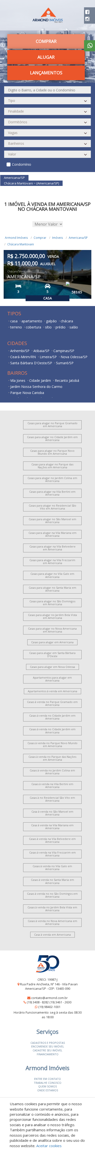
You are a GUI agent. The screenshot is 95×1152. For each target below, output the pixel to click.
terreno (16, 327)
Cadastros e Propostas (47, 1043)
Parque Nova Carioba (27, 392)
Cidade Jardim (40, 380)
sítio (48, 327)
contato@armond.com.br (49, 998)
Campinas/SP (63, 350)
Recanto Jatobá (67, 380)
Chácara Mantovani (20, 244)
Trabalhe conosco (47, 1083)
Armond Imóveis (16, 238)
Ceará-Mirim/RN (23, 357)
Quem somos (47, 1086)
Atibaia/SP (41, 350)
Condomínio (21, 164)
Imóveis (57, 238)
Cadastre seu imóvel (47, 1050)
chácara (67, 321)
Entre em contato (47, 1079)
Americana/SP (78, 238)
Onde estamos (47, 1090)
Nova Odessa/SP (74, 357)
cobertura (33, 327)
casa (14, 321)
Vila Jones (17, 380)
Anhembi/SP (19, 350)
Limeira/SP (48, 357)
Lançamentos (46, 73)
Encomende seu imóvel (47, 1046)
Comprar (40, 238)
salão (73, 327)
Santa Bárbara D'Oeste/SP (31, 363)
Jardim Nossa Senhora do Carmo (36, 386)
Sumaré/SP (65, 363)
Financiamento (47, 1054)
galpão (51, 321)
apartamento (31, 321)
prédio (61, 327)
